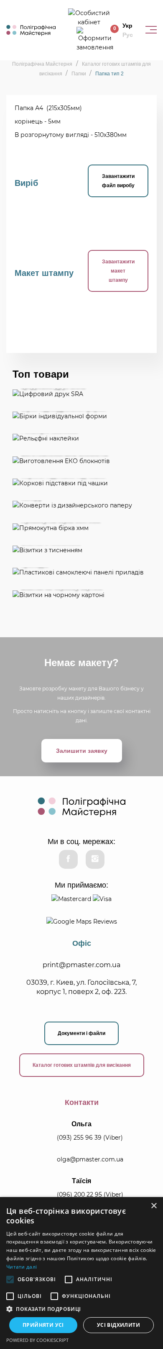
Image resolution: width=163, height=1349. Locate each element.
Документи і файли (81, 1033)
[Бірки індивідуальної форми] (81, 416)
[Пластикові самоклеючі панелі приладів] (81, 572)
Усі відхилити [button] (118, 1324)
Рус (127, 34)
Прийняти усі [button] (43, 1324)
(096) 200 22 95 (79, 1194)
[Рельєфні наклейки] (81, 438)
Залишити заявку (81, 750)
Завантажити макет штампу (118, 271)
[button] (81, 1309)
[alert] (81, 1273)
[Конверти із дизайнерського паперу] (81, 505)
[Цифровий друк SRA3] (81, 393)
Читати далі (21, 1266)
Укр (127, 25)
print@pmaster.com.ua (81, 965)
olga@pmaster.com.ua (90, 1159)
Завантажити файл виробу (118, 180)
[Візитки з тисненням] (81, 550)
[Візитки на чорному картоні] (81, 594)
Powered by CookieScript (37, 1340)
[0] (94, 39)
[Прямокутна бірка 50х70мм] (81, 527)
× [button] (153, 1206)
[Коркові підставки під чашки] (81, 483)
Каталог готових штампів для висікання (82, 1065)
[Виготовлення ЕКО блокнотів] (81, 460)
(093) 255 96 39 (79, 1137)
